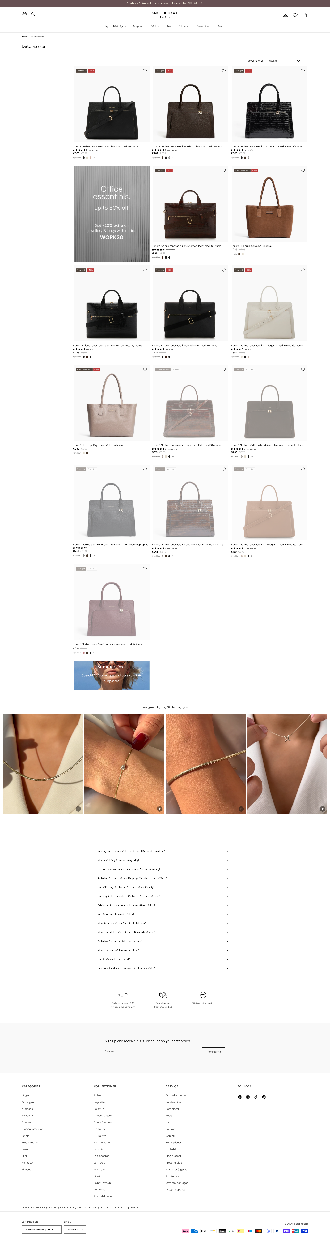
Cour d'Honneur (103, 1122)
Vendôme (99, 1189)
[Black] (83, 157)
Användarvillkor (31, 1207)
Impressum (131, 1207)
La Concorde (101, 1156)
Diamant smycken (32, 1129)
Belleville (99, 1109)
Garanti (170, 1136)
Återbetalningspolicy (73, 1207)
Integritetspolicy (176, 1189)
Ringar (25, 1095)
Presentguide (174, 1162)
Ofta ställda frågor (177, 1183)
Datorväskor (37, 36)
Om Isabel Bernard (177, 1095)
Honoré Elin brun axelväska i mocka (251, 245)
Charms (26, 1122)
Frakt (169, 1122)
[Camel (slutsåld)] (90, 157)
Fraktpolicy (93, 1207)
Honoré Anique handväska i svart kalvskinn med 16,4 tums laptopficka (184, 345)
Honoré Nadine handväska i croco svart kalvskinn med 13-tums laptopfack (266, 146)
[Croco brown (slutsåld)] (162, 456)
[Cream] (87, 157)
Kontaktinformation (112, 1207)
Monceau (99, 1169)
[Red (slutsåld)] (83, 652)
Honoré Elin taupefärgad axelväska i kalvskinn (98, 445)
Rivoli (97, 1176)
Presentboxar (30, 1142)
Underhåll (171, 1149)
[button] (33, 14)
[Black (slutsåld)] (169, 157)
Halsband (27, 1115)
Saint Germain (102, 1183)
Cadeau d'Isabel (103, 1115)
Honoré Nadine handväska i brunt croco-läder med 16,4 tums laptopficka (186, 445)
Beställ (170, 1115)
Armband (27, 1109)
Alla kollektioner (103, 1196)
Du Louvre (100, 1136)
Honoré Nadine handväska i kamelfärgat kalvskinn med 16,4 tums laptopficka (267, 544)
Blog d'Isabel (173, 1156)
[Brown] (162, 157)
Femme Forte (102, 1142)
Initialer (26, 1136)
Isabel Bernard (301, 1223)
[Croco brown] (162, 257)
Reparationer (173, 1142)
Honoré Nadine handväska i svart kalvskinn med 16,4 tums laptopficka (105, 146)
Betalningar (172, 1109)
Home (25, 36)
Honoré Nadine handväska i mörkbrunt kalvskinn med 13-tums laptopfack (187, 146)
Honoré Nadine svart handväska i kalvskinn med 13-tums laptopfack (111, 544)
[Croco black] (166, 157)
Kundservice (173, 1102)
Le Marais (99, 1162)
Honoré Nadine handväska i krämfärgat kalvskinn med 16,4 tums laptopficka (266, 345)
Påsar (25, 1149)
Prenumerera (213, 1051)
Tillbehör (27, 1169)
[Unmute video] (78, 809)
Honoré (98, 1149)
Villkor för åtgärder (177, 1169)
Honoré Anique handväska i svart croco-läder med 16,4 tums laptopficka (107, 345)
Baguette (99, 1102)
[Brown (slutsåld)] (241, 456)
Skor (24, 1156)
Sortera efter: (256, 60)
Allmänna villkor (175, 1176)
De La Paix (100, 1129)
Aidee (97, 1095)
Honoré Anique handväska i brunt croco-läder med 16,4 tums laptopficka (186, 246)
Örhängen (28, 1102)
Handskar (27, 1162)
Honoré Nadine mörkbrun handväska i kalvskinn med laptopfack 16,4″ (267, 445)
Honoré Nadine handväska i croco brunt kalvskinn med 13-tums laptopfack (187, 544)
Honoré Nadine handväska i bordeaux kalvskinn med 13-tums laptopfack (107, 644)
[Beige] (242, 253)
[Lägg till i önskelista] (145, 70)
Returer (170, 1129)
